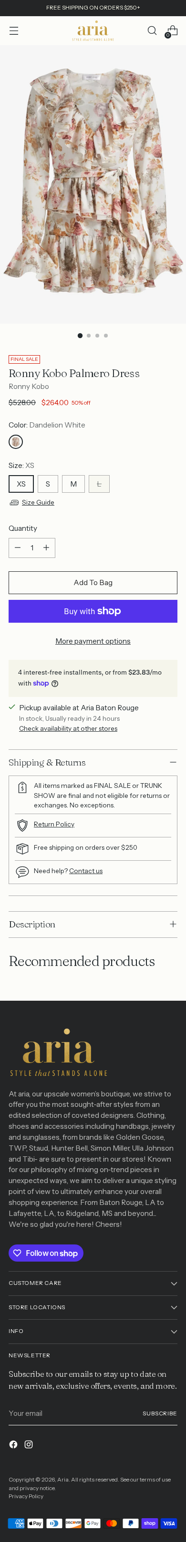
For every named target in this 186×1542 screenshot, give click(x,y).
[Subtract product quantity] (17, 547)
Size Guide (38, 502)
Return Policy (54, 824)
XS (21, 483)
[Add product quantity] (46, 547)
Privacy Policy (26, 1496)
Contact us (86, 871)
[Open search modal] (152, 30)
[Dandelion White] (16, 442)
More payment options (93, 641)
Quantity (23, 528)
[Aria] (93, 30)
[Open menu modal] (13, 30)
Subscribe (160, 1413)
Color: (47, 424)
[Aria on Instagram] (29, 1446)
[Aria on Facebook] (14, 1446)
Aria (63, 1479)
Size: (21, 465)
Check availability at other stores (68, 728)
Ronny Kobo (29, 386)
